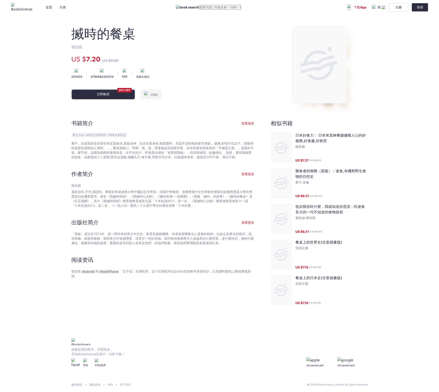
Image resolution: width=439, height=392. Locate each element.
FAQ (110, 384)
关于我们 (125, 384)
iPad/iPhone (109, 271)
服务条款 (76, 384)
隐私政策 (94, 384)
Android (88, 271)
